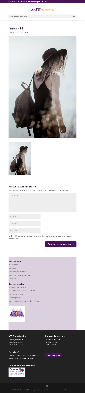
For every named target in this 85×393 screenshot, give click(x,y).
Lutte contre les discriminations (20, 275)
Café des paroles (15, 298)
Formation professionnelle (18, 272)
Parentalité (12, 278)
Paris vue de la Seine (16, 294)
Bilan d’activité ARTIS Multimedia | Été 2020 (24, 301)
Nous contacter (53, 355)
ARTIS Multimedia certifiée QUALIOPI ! (22, 291)
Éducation (12, 268)
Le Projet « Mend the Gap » (18, 287)
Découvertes (13, 265)
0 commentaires (24, 32)
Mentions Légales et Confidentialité (58, 390)
